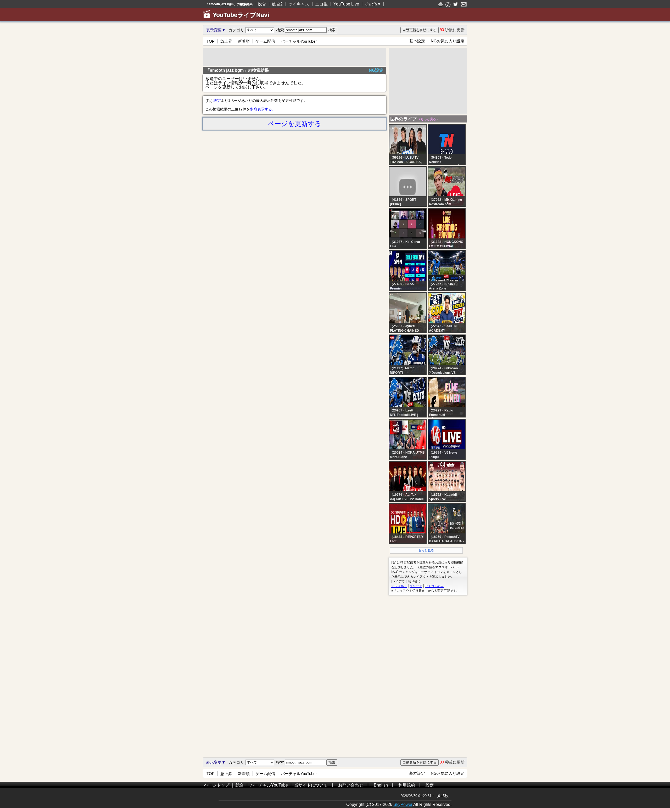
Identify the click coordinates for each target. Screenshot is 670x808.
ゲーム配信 (265, 41)
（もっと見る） (428, 119)
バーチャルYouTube (269, 785)
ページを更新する (294, 123)
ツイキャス (298, 4)
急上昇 (226, 41)
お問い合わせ (350, 785)
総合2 (277, 4)
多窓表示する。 (263, 109)
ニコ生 (321, 4)
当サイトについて (311, 785)
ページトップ (216, 785)
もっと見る (426, 550)
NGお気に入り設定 (447, 41)
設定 (217, 100)
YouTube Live (346, 4)
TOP (210, 41)
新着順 (244, 41)
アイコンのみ (434, 586)
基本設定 (417, 41)
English (381, 785)
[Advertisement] (294, 57)
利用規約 (406, 785)
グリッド (416, 586)
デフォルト (399, 586)
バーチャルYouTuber (299, 41)
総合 (262, 4)
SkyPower (402, 804)
